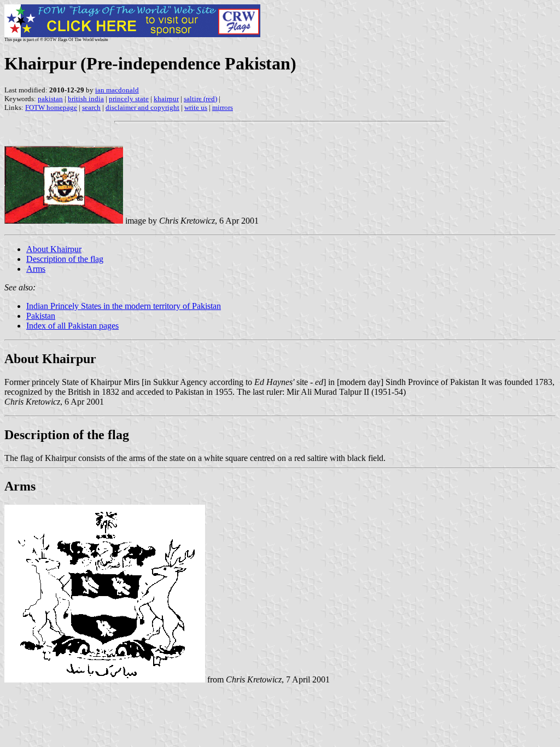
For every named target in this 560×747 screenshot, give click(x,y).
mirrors (222, 107)
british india (86, 99)
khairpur (166, 99)
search (91, 107)
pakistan (50, 99)
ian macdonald (117, 90)
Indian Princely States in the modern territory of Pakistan (123, 306)
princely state (129, 99)
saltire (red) (200, 99)
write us (195, 107)
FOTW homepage (51, 107)
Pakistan (40, 315)
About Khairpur (53, 249)
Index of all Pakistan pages (72, 325)
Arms (35, 268)
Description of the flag (64, 259)
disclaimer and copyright (142, 107)
